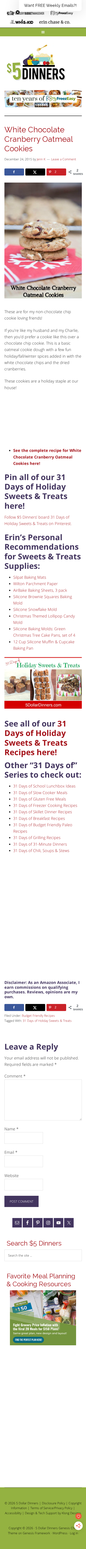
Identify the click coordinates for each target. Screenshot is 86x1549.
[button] (50, 5)
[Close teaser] (17, 12)
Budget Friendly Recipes (38, 1015)
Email (10, 1152)
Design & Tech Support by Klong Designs (53, 1513)
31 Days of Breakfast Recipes (39, 818)
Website (11, 1175)
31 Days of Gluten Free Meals (39, 799)
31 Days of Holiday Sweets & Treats (47, 1020)
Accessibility (13, 1513)
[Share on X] (35, 172)
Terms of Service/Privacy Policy (51, 1508)
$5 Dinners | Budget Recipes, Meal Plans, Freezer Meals (36, 63)
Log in (74, 1533)
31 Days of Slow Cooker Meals (40, 792)
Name (11, 1128)
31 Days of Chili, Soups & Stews (41, 850)
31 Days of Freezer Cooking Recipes (45, 805)
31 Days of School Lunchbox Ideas (44, 786)
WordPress (59, 1533)
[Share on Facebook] (14, 172)
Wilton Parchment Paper (35, 583)
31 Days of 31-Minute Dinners (40, 844)
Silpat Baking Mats (29, 577)
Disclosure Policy (53, 1503)
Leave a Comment (63, 159)
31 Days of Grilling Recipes (36, 837)
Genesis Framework (36, 1533)
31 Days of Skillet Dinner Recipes (42, 811)
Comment (15, 1076)
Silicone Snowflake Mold (35, 609)
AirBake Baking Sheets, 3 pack (40, 590)
